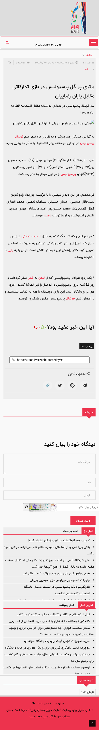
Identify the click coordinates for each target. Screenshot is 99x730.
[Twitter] (60, 385)
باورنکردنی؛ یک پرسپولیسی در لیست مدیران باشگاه (56, 586)
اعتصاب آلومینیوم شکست (72, 593)
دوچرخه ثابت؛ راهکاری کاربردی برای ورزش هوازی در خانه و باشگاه (47, 647)
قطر (30, 278)
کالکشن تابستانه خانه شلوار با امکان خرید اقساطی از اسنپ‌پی (49, 621)
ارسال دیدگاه (83, 520)
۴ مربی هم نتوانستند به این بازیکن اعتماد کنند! (59, 540)
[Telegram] (85, 385)
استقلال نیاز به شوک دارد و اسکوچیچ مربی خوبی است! (54, 600)
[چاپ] (86, 69)
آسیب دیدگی (31, 236)
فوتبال (70, 298)
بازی (10, 250)
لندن (41, 278)
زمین (47, 215)
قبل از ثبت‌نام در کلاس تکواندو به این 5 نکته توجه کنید (53, 614)
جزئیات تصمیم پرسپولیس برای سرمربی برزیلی (60, 580)
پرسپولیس (68, 174)
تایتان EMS (87, 692)
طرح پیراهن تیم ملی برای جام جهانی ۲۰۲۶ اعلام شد (56, 573)
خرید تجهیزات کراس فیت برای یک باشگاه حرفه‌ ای (57, 641)
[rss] (33, 703)
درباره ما (59, 703)
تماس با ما (44, 703)
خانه (89, 55)
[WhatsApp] (72, 385)
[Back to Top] (92, 723)
